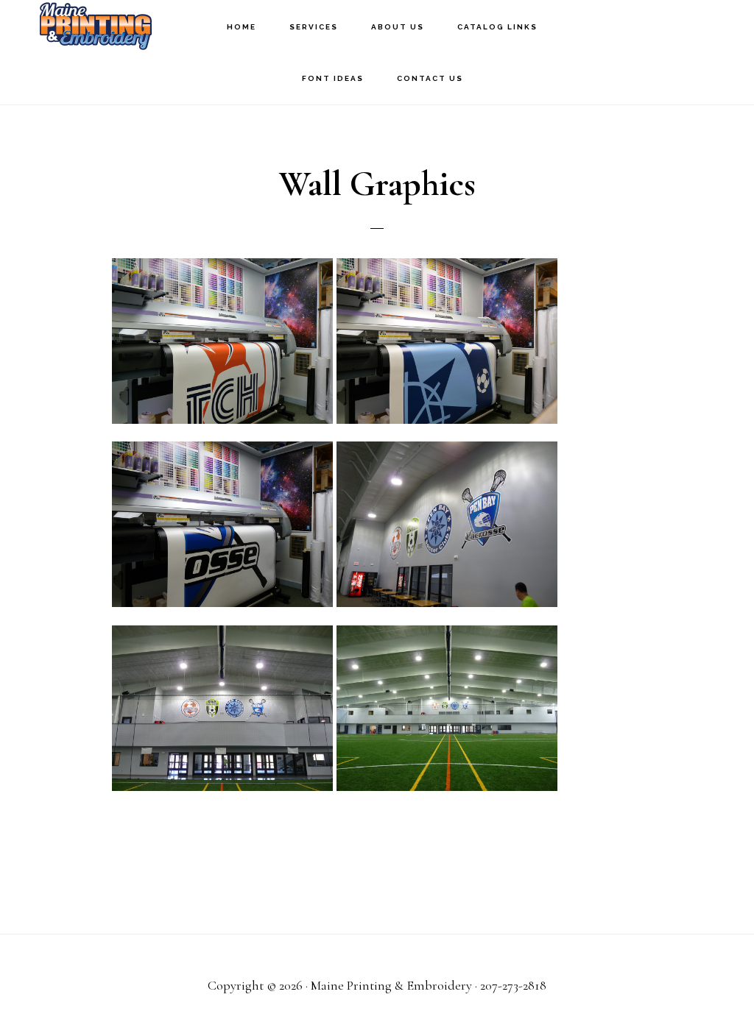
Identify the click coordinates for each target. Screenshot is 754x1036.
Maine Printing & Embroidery (95, 26)
